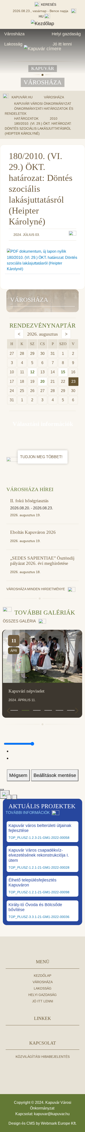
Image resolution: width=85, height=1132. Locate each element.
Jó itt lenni (62, 44)
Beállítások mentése (55, 775)
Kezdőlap (42, 975)
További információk (28, 813)
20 (42, 381)
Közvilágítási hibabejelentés (43, 1057)
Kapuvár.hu (22, 97)
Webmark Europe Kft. (58, 1123)
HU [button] (41, 16)
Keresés (48, 4)
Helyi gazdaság (66, 34)
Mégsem (18, 775)
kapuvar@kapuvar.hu (52, 1114)
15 (63, 372)
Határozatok (26, 118)
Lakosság (13, 44)
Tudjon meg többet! (41, 457)
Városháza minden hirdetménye (36, 589)
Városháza (14, 34)
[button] (14, 710)
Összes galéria (20, 621)
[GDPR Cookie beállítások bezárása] (2, 789)
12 (32, 372)
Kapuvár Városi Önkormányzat (42, 103)
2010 (53, 118)
